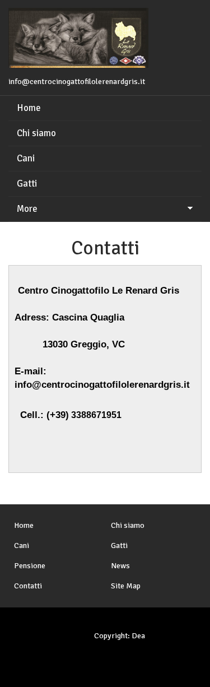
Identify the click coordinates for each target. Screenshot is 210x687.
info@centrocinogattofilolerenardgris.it (76, 81)
